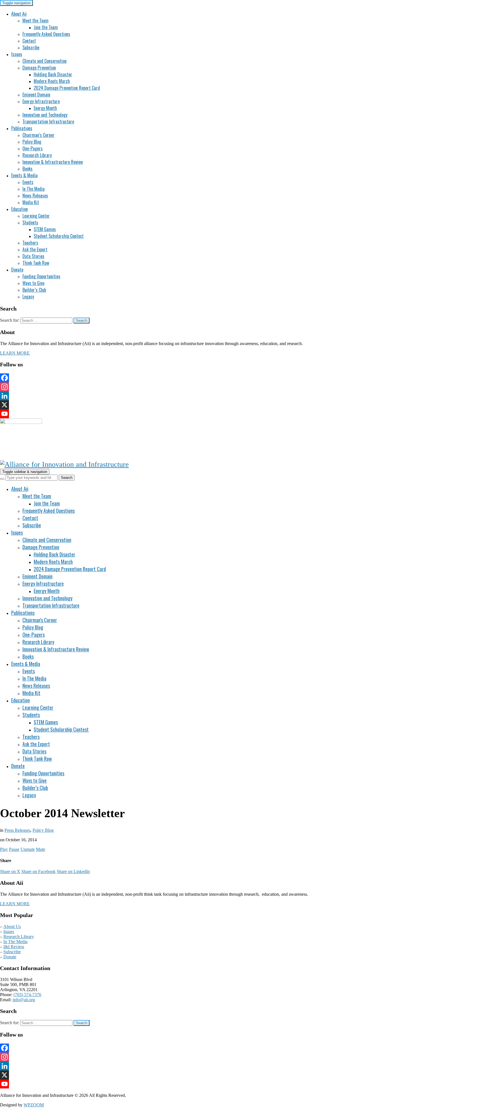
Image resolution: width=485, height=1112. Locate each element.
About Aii (19, 13)
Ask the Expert (34, 249)
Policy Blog (31, 141)
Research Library (37, 155)
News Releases (35, 195)
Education (19, 209)
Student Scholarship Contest (59, 236)
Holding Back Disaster (53, 74)
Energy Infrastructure (41, 101)
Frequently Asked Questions (46, 34)
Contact (29, 40)
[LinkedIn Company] (242, 395)
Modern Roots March (52, 81)
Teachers (30, 242)
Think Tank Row (35, 262)
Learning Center (36, 215)
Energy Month (45, 108)
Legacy (28, 296)
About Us (12, 926)
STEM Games (45, 229)
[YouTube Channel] (242, 413)
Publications (21, 128)
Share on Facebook (38, 871)
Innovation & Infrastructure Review (52, 161)
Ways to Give (33, 283)
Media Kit (30, 202)
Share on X (10, 871)
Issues (16, 54)
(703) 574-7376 (27, 994)
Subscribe (30, 47)
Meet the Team (35, 20)
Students (30, 222)
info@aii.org (24, 999)
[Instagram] (242, 386)
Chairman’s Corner (38, 135)
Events (27, 182)
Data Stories (33, 256)
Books (27, 168)
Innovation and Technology (44, 114)
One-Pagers (32, 148)
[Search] (2, 479)
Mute (40, 849)
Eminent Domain (36, 94)
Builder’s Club (34, 289)
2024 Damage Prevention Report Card (67, 87)
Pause (14, 849)
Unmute (27, 849)
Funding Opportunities (41, 276)
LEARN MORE (15, 353)
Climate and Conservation (44, 61)
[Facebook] (242, 377)
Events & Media (24, 175)
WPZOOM (34, 1104)
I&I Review (13, 946)
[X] (242, 404)
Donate (17, 269)
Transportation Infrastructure (48, 121)
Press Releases (17, 830)
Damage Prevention (39, 67)
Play (4, 849)
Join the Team (46, 27)
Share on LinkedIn (73, 871)
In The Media (33, 188)
